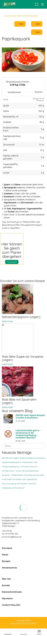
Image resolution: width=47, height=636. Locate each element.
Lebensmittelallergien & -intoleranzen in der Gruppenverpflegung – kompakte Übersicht (28, 434)
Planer (5, 554)
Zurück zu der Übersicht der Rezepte (20, 16)
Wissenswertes (9, 567)
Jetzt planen (12, 262)
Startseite (7, 548)
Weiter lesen (7, 321)
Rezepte (6, 561)
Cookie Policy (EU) (11, 605)
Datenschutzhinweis (12, 592)
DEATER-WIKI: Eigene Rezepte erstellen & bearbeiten (30, 416)
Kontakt (6, 585)
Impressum (7, 598)
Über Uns (6, 579)
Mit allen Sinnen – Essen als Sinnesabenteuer (20, 471)
